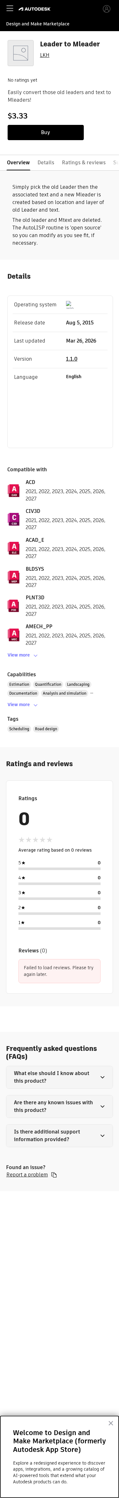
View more (19, 655)
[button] (59, 1077)
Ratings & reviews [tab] (84, 162)
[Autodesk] (35, 9)
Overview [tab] (18, 162)
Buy (45, 132)
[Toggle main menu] (10, 8)
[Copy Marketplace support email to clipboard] (54, 1175)
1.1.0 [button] (71, 359)
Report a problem (27, 1174)
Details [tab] (45, 162)
